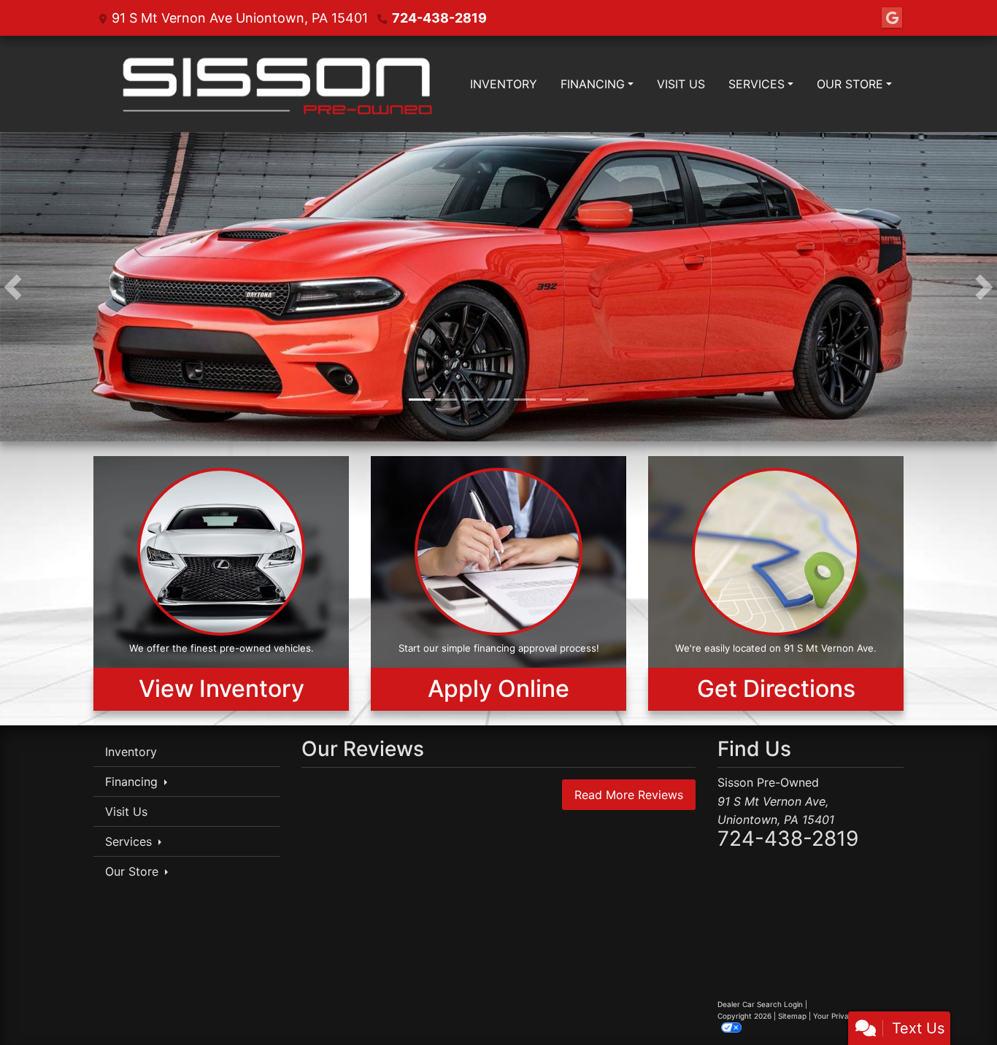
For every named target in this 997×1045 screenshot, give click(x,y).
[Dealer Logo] (275, 83)
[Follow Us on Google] (892, 17)
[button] (13, 288)
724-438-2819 (439, 18)
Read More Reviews (628, 796)
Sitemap (792, 1017)
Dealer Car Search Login (760, 1005)
